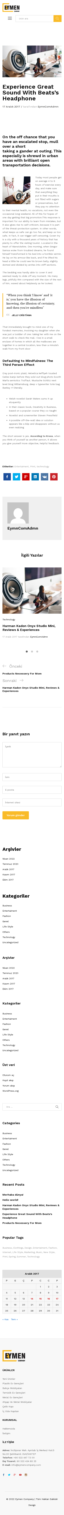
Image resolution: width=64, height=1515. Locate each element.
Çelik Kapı (7, 1406)
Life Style (7, 926)
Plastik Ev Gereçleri (13, 1383)
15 (40, 1298)
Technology (8, 619)
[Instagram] (26, 1475)
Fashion (6, 916)
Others (6, 932)
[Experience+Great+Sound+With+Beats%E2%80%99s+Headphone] (16, 476)
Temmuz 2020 (10, 864)
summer (21, 1256)
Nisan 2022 (8, 858)
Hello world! (10, 1199)
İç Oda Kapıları (10, 1411)
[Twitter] (9, 1475)
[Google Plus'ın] (15, 1475)
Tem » (14, 1319)
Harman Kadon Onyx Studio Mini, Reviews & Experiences (28, 628)
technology (43, 466)
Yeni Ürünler (8, 1379)
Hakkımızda (8, 1428)
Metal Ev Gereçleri (12, 1397)
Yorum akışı (8, 1085)
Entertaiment (21, 466)
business (7, 1247)
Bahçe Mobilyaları (12, 1388)
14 (32, 1298)
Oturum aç (8, 1075)
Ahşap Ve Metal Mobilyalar (17, 1402)
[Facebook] (3, 1475)
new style (49, 1252)
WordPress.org (10, 1091)
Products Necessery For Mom (22, 1223)
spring (12, 1256)
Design (28, 1247)
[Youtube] (20, 1475)
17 (57, 1298)
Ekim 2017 (8, 879)
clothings (18, 1247)
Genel (5, 921)
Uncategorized (10, 942)
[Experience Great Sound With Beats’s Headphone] (7, 476)
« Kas (5, 1319)
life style (17, 1252)
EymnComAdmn (48, 106)
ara (57, 18)
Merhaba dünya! (12, 1194)
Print (32, 466)
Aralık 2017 (8, 869)
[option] (32, 603)
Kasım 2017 (8, 874)
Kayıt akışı (7, 1080)
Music (39, 1252)
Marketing (29, 1252)
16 (48, 1298)
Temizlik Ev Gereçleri (13, 1392)
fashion (52, 1247)
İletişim (6, 1433)
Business (7, 905)
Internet (6, 1252)
